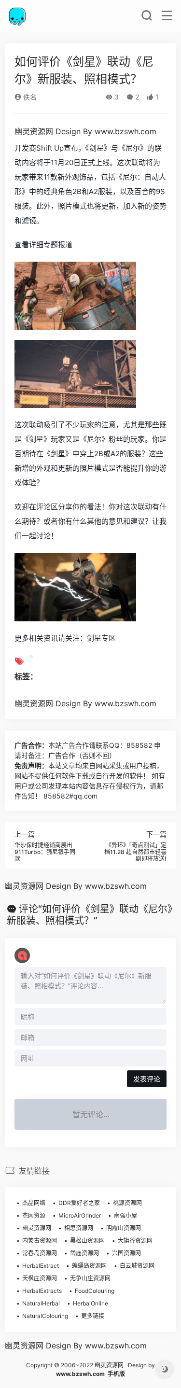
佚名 (29, 97)
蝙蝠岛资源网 (89, 1265)
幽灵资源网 (36, 1228)
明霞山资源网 (123, 1228)
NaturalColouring (45, 1315)
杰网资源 (33, 1215)
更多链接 (92, 1315)
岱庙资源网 (84, 1253)
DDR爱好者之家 (79, 1202)
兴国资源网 (126, 1253)
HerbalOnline (90, 1303)
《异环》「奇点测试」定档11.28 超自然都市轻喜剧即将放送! (135, 852)
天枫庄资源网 (39, 1278)
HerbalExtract (40, 1265)
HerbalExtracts (42, 1290)
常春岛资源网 (39, 1253)
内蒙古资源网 (39, 1240)
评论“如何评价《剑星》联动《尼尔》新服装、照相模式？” (89, 914)
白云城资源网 (137, 1265)
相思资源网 (78, 1228)
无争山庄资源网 (90, 1278)
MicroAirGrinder (79, 1215)
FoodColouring (94, 1290)
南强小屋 (125, 1215)
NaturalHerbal (41, 1303)
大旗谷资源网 (135, 1240)
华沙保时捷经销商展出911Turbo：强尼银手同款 (44, 852)
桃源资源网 (127, 1202)
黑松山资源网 (87, 1240)
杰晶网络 (33, 1202)
